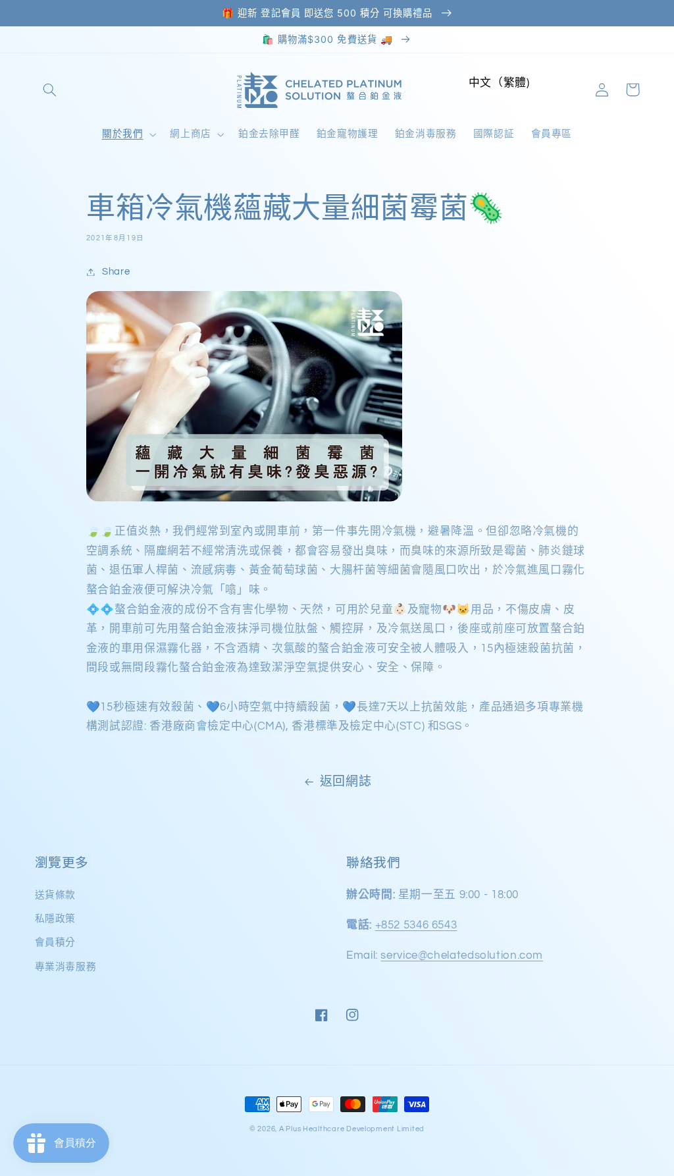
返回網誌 (346, 782)
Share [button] (116, 272)
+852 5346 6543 (416, 925)
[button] (50, 89)
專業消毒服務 (66, 967)
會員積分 (55, 943)
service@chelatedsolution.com (461, 955)
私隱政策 (55, 919)
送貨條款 (55, 895)
